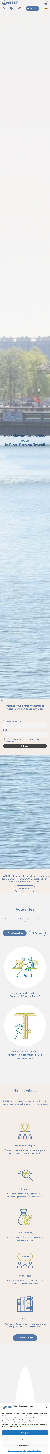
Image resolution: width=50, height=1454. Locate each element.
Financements (25, 1232)
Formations (25, 1275)
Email (5, 730)
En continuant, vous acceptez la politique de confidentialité (21, 740)
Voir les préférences (25, 1445)
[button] (46, 1407)
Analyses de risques (25, 1145)
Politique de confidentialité (32, 1451)
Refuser (25, 1439)
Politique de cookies (15, 1451)
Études (25, 1189)
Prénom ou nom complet (12, 721)
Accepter (25, 1433)
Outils (25, 1319)
